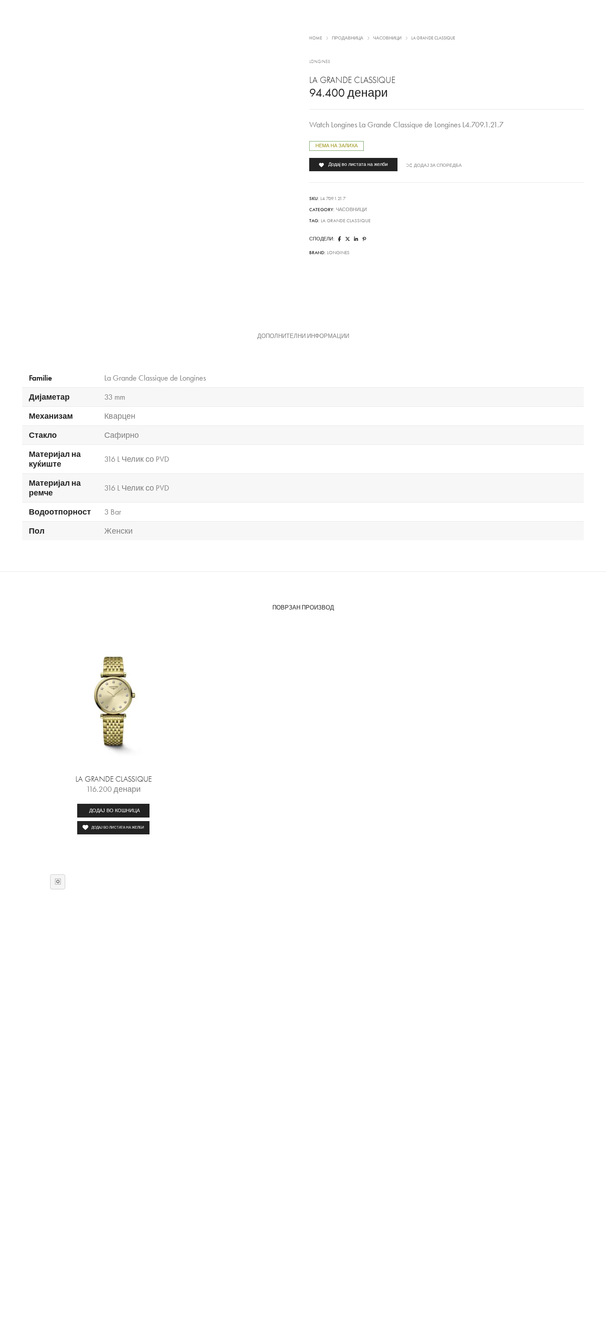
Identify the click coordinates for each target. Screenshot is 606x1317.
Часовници (351, 209)
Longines (338, 253)
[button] (113, 811)
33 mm (114, 397)
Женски (118, 531)
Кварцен (119, 416)
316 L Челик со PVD (136, 459)
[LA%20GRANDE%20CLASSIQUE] (339, 239)
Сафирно (121, 435)
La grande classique (345, 221)
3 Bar (112, 512)
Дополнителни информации (303, 336)
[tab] (303, 336)
